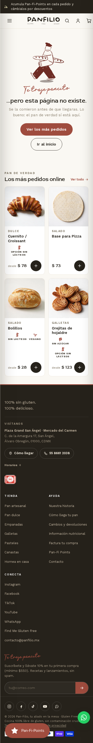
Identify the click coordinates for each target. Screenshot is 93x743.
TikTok (9, 603)
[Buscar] (67, 21)
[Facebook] (21, 706)
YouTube (11, 612)
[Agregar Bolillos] (36, 367)
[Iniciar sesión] (78, 21)
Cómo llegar (23, 453)
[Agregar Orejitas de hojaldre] (79, 367)
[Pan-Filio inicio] (38, 21)
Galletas (11, 533)
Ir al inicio (46, 144)
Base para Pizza (66, 236)
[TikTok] (33, 706)
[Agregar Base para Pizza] (79, 265)
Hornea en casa (16, 562)
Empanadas (13, 524)
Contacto (56, 562)
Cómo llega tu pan (63, 515)
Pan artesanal (15, 506)
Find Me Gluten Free (20, 631)
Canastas (11, 552)
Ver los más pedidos (46, 129)
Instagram (12, 584)
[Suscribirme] (81, 688)
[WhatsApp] (57, 706)
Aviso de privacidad (52, 725)
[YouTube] (45, 706)
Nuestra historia (61, 506)
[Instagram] (9, 706)
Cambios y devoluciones (68, 524)
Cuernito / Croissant (17, 238)
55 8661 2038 (59, 453)
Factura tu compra (63, 543)
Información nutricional (67, 533)
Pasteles (11, 543)
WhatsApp (12, 622)
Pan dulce (12, 515)
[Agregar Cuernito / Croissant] (36, 265)
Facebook (11, 593)
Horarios (10, 465)
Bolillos (15, 328)
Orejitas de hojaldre (62, 330)
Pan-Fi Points (59, 552)
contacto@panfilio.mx (21, 640)
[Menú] (9, 21)
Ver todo (77, 179)
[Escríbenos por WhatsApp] (84, 717)
